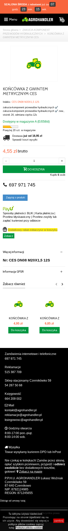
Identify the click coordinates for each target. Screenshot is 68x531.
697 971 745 (21, 184)
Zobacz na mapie (30, 471)
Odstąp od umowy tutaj (12, 500)
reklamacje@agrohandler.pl (23, 415)
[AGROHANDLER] (37, 19)
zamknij (58, 520)
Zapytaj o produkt (15, 197)
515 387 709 (13, 372)
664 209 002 (13, 398)
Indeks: (7, 101)
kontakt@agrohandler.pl (21, 410)
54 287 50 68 (13, 385)
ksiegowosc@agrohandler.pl (24, 419)
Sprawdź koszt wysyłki (24, 139)
